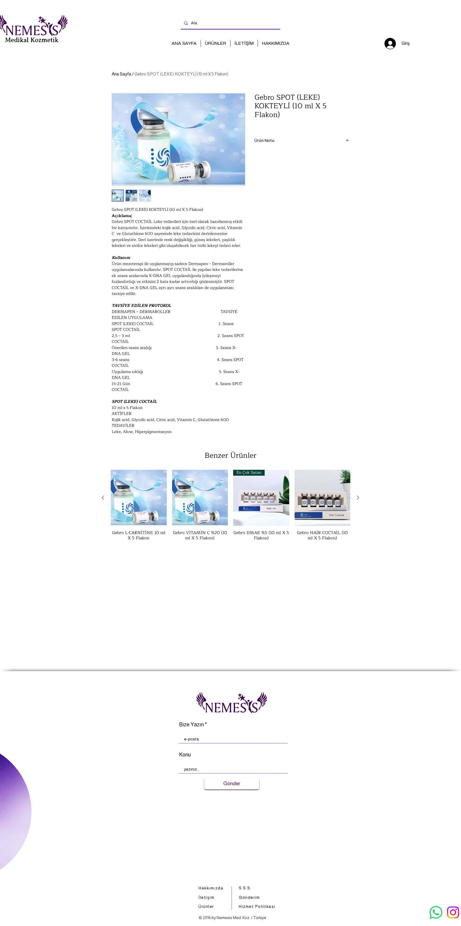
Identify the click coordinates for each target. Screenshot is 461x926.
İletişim (206, 897)
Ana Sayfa (121, 74)
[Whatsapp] (436, 912)
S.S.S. (245, 888)
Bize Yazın (191, 724)
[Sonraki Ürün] (358, 497)
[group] (230, 508)
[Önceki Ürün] (103, 497)
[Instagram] (453, 912)
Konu (185, 754)
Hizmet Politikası (257, 906)
